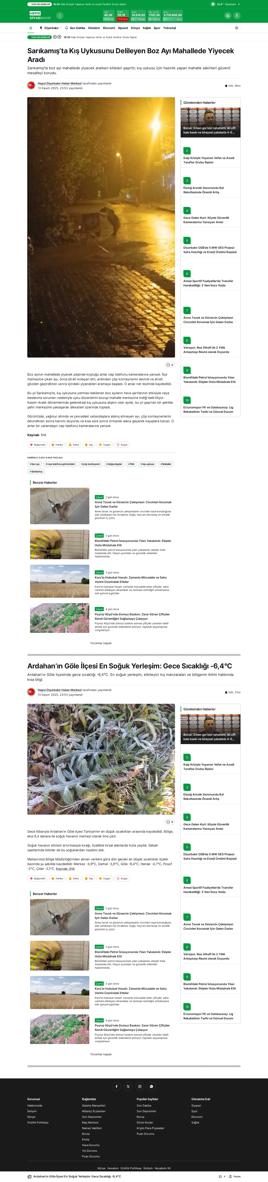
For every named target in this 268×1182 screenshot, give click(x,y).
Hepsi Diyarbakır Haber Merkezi (60, 83)
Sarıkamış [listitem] (36, 471)
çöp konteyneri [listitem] (90, 464)
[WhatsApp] (151, 1086)
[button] (228, 15)
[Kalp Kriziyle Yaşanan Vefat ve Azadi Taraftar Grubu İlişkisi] (210, 152)
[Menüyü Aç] (59, 15)
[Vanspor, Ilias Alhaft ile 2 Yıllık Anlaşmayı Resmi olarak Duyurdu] (210, 342)
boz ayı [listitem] (34, 464)
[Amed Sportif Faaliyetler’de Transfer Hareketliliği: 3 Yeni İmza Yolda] (210, 273)
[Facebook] (116, 1086)
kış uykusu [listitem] (147, 464)
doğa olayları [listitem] (114, 464)
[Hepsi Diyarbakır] (40, 15)
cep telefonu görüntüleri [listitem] (60, 464)
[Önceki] (55, 37)
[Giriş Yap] (237, 15)
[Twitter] (128, 1086)
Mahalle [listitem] (166, 464)
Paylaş (237, 1176)
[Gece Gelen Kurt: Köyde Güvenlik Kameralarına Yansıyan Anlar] (210, 212)
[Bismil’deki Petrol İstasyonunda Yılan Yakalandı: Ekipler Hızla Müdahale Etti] (210, 372)
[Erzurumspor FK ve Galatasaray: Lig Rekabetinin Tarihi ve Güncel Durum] (210, 402)
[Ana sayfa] (30, 28)
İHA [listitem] (131, 464)
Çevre (99, 497)
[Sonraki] (59, 37)
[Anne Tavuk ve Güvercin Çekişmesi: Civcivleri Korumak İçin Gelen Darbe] (210, 308)
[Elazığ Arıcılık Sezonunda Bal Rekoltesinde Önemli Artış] (210, 182)
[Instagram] (139, 1086)
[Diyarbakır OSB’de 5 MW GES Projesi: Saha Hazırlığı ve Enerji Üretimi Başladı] (210, 242)
